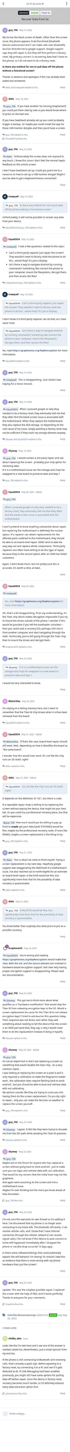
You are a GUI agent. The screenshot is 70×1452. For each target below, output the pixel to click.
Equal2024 (14, 303)
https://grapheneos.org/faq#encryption (35, 350)
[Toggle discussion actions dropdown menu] (66, 4)
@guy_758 (8, 822)
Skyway (13, 667)
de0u (9, 156)
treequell (11, 246)
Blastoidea (12, 741)
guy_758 (10, 106)
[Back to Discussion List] (3, 4)
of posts (34, 3)
